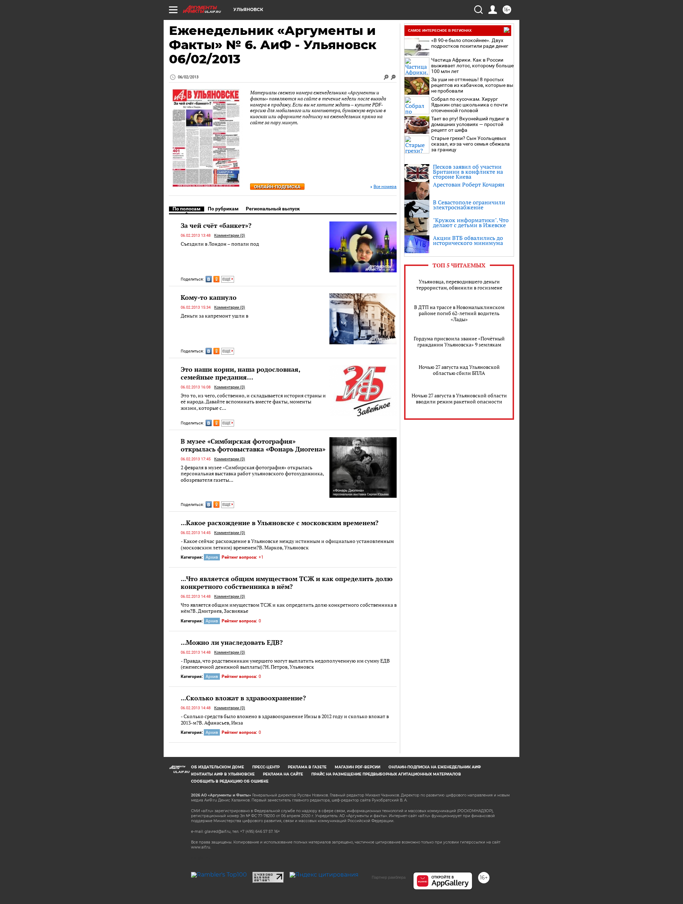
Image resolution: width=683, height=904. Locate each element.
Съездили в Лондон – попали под (220, 244)
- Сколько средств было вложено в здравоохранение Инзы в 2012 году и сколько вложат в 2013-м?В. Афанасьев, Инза (285, 719)
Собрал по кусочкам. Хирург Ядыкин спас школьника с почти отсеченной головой (469, 104)
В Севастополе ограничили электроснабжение (469, 205)
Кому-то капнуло (209, 297)
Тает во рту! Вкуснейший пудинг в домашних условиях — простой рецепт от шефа (470, 124)
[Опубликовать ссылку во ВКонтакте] (209, 279)
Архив (212, 557)
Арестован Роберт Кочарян (468, 184)
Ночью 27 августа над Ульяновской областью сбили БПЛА (459, 370)
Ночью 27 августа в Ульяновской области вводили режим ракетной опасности (459, 398)
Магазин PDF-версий (357, 767)
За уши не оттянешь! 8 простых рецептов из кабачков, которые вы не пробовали (472, 85)
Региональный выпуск (273, 208)
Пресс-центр (266, 767)
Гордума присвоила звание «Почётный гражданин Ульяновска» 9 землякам (459, 341)
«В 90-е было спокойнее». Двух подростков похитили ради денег (469, 43)
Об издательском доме (217, 767)
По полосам (187, 208)
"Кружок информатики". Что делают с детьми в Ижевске (471, 223)
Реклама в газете (307, 767)
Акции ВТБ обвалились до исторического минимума (468, 240)
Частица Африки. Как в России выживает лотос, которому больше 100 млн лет (472, 65)
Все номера (385, 186)
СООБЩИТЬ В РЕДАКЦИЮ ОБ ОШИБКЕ (230, 781)
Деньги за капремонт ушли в (214, 316)
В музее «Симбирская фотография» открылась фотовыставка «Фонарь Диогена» (253, 445)
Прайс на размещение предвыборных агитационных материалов (386, 774)
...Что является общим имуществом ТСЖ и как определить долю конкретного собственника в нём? (287, 582)
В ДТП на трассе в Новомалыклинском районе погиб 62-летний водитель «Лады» (459, 313)
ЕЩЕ (227, 279)
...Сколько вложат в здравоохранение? (243, 698)
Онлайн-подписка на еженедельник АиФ (434, 767)
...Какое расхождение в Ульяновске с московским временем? (279, 522)
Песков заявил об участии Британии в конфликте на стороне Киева (468, 171)
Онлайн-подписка (277, 186)
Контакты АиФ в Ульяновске (223, 774)
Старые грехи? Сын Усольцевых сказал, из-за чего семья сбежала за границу (470, 143)
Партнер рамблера (389, 877)
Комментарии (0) (229, 235)
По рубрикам (223, 208)
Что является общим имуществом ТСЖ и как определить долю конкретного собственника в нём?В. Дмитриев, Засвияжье (289, 608)
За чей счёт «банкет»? (216, 225)
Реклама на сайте (283, 774)
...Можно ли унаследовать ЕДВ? (232, 642)
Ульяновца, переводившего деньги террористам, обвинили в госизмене (459, 284)
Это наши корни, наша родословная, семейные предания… (240, 373)
